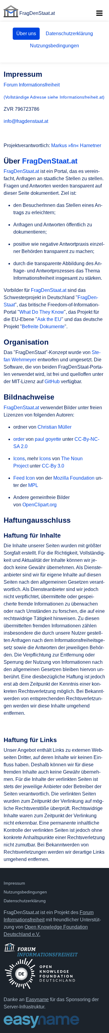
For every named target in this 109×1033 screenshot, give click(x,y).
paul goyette (48, 439)
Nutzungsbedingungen (54, 45)
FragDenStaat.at (50, 161)
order (19, 439)
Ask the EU (49, 319)
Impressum (14, 883)
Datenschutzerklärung (69, 33)
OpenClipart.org (39, 504)
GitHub (52, 381)
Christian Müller (54, 427)
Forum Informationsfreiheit (32, 84)
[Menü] (99, 13)
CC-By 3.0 (53, 465)
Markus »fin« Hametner (76, 145)
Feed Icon (24, 478)
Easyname (37, 999)
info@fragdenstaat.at (26, 121)
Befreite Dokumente (43, 326)
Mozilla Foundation (73, 478)
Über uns (26, 33)
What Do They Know (41, 312)
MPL (33, 485)
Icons (19, 458)
